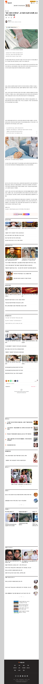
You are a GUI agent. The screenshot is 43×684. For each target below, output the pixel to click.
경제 (23, 665)
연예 (23, 670)
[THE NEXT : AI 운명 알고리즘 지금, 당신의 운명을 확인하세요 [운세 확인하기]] (21, 214)
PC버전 (28, 679)
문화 (19, 667)
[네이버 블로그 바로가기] (27, 676)
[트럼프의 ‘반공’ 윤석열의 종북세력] (36, 495)
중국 (8, 11)
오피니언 (6, 490)
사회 (19, 665)
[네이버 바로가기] (25, 676)
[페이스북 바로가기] (16, 676)
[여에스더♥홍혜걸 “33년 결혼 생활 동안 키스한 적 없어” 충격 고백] (36, 593)
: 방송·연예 (8, 547)
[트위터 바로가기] (18, 676)
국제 (5, 11)
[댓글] (14, 18)
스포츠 (19, 670)
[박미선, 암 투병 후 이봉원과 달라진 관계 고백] (36, 581)
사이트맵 (25, 679)
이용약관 (17, 679)
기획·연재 (6, 509)
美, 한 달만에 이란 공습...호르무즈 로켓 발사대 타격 (14, 128)
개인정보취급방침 (21, 679)
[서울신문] (8, 2)
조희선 (9, 20)
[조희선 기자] (6, 21)
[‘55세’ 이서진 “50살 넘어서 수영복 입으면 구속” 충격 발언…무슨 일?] (36, 587)
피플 (15, 670)
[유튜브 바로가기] (20, 676)
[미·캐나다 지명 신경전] (36, 500)
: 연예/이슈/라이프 (9, 577)
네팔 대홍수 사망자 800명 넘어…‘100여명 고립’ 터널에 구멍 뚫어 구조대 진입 (19, 129)
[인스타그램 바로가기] (23, 676)
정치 (15, 665)
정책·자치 (14, 667)
